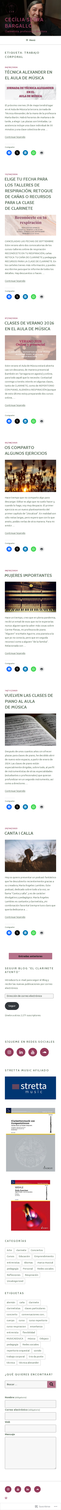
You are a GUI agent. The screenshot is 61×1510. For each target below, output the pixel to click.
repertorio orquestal (18, 1350)
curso (22, 1320)
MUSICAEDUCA (15, 1338)
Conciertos (37, 1250)
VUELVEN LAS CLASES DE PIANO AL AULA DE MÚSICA (29, 701)
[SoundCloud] (44, 1052)
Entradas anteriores (30, 956)
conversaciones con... (33, 1314)
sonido (37, 1350)
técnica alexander (29, 1362)
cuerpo (10, 1320)
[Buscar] (51, 1384)
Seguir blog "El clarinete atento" (29, 970)
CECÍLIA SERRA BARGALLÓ (24, 23)
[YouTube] (32, 1052)
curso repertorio (38, 1320)
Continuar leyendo (15, 137)
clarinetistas (13, 1308)
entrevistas (13, 1262)
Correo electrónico (22, 1409)
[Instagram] (9, 1052)
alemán (11, 1302)
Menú (32, 40)
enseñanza (36, 1326)
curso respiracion (16, 1326)
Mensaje (10, 1434)
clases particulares (35, 1308)
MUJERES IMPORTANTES (28, 575)
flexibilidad (29, 1332)
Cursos (10, 1256)
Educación (24, 1256)
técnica (11, 1362)
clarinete (21, 1250)
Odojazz (44, 1338)
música (31, 1338)
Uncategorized (15, 1281)
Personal (28, 1268)
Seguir (11, 1005)
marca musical (45, 1262)
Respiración (31, 1275)
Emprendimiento (44, 1256)
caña (22, 1302)
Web (7, 1422)
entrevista (12, 1332)
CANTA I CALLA (19, 833)
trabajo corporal (16, 1356)
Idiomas (28, 1262)
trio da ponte (36, 1356)
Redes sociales (45, 1268)
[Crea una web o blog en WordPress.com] (6, 1498)
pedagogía (12, 1268)
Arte (9, 1250)
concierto (12, 1314)
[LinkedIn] (21, 1052)
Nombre (16, 1397)
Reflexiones (13, 1275)
